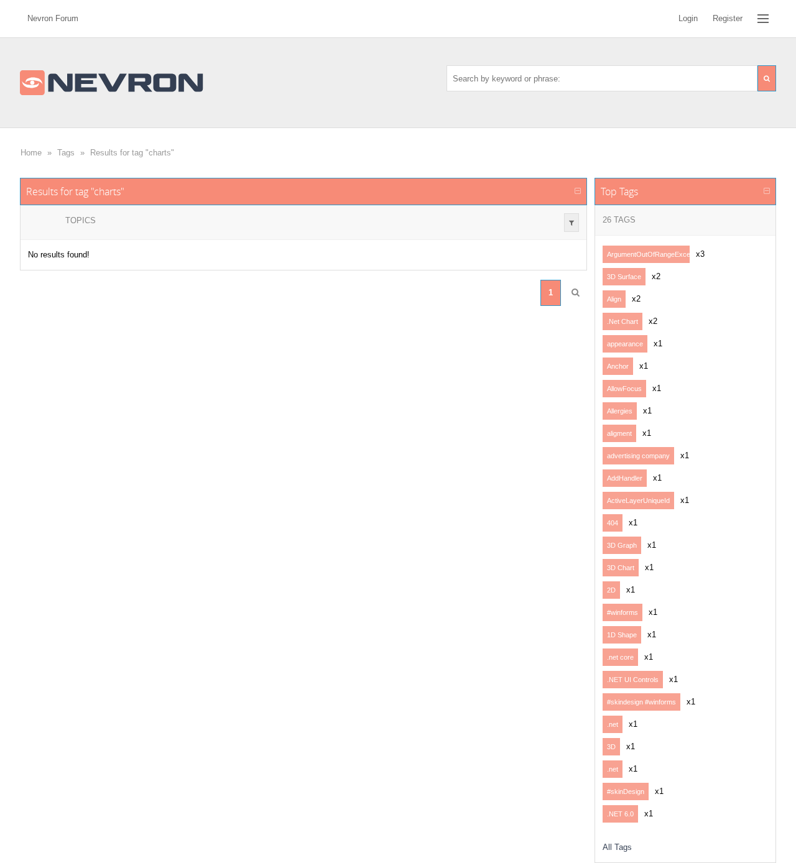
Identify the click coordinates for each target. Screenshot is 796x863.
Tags (66, 152)
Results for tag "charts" (132, 152)
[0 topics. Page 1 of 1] (575, 293)
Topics (80, 220)
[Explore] (763, 18)
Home (31, 152)
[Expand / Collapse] (578, 191)
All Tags (617, 847)
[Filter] (571, 222)
